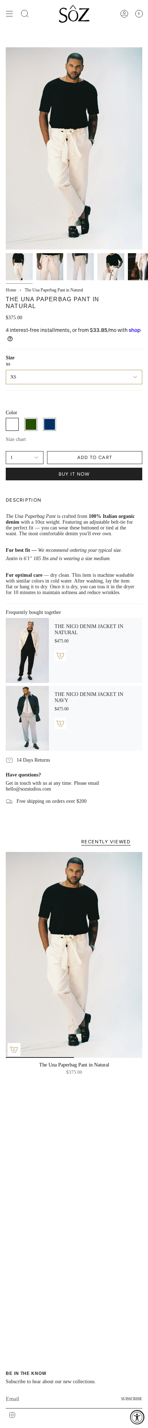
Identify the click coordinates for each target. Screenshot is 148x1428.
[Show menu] (9, 13)
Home (11, 290)
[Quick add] (14, 1049)
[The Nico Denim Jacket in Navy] (27, 718)
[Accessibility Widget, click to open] (137, 1417)
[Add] (60, 655)
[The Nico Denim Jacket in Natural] (27, 650)
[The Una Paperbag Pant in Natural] (74, 955)
